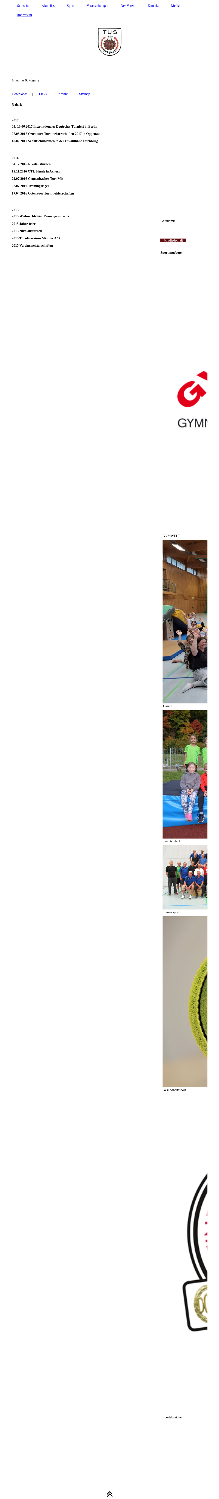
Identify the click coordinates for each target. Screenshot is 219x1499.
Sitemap (84, 94)
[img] (109, 42)
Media (175, 5)
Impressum (24, 15)
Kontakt (153, 5)
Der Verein (128, 5)
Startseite (23, 5)
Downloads (19, 94)
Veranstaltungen (97, 5)
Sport (70, 5)
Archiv (63, 94)
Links (43, 94)
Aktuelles (48, 5)
